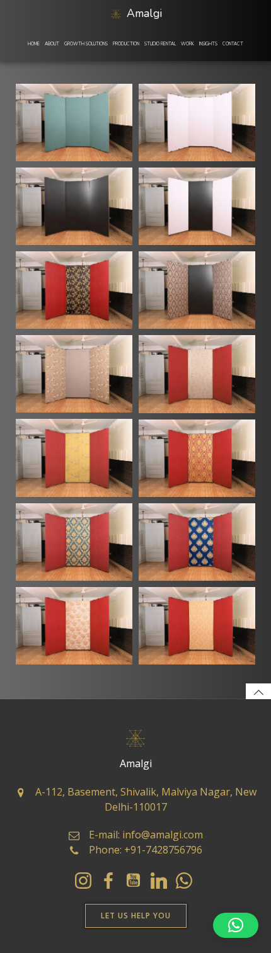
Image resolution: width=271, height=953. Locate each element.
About (52, 44)
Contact (232, 44)
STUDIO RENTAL (160, 44)
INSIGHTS (208, 44)
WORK (187, 44)
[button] (235, 925)
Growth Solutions (86, 44)
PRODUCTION (126, 44)
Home (34, 44)
